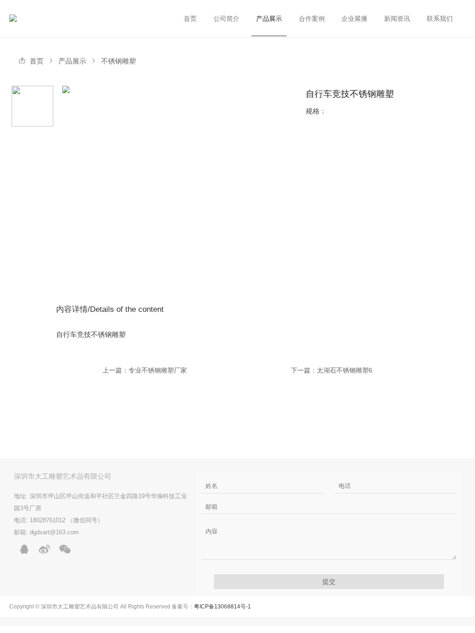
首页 (190, 18)
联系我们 (440, 18)
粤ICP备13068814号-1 (222, 606)
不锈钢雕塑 (118, 61)
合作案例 (312, 18)
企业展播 (354, 18)
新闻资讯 (397, 18)
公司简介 (226, 18)
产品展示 (269, 18)
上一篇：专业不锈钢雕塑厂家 (145, 370)
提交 (328, 581)
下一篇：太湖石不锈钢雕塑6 (331, 370)
